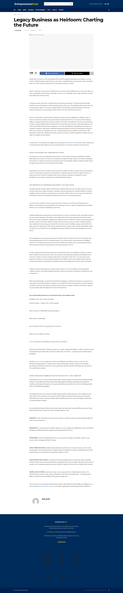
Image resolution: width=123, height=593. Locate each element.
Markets (61, 567)
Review (75, 549)
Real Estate (75, 545)
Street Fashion (75, 558)
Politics (61, 580)
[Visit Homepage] (27, 4)
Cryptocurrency (48, 560)
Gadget (61, 545)
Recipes (75, 547)
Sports (75, 554)
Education (48, 567)
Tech (48, 10)
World (75, 578)
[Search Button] (71, 4)
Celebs (48, 556)
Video (75, 571)
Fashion (48, 573)
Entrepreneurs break (48, 571)
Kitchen (61, 560)
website (75, 576)
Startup (75, 556)
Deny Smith (18, 30)
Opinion (61, 10)
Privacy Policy (97, 590)
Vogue (75, 573)
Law (61, 562)
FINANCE (48, 578)
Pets (61, 578)
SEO (75, 552)
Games (62, 549)
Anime (48, 545)
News (24, 10)
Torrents (74, 565)
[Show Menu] (14, 9)
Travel (75, 567)
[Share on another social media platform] (92, 73)
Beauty (48, 549)
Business (31, 10)
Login (107, 4)
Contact (104, 590)
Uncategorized (75, 569)
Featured (48, 576)
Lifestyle (61, 565)
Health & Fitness (61, 554)
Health (54, 10)
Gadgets (61, 547)
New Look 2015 (61, 571)
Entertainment (40, 10)
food (48, 580)
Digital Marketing (48, 562)
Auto (48, 547)
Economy (48, 565)
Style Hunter (75, 560)
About (90, 590)
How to (61, 558)
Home (19, 10)
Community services (48, 558)
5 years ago (26, 30)
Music (61, 569)
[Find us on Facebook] (108, 10)
